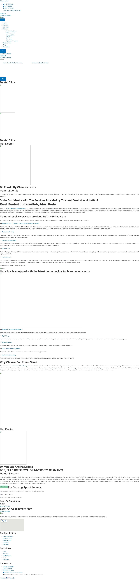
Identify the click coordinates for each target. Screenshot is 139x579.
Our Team (6, 27)
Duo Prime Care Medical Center (16, 208)
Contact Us (6, 47)
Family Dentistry (6, 257)
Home (5, 23)
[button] (69, 224)
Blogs (4, 45)
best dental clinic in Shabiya (20, 366)
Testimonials (6, 43)
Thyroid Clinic (10, 35)
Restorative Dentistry (8, 232)
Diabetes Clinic (10, 33)
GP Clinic (9, 37)
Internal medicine (11, 31)
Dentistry (9, 39)
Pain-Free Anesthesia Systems (11, 348)
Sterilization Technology (9, 355)
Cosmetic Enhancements (9, 240)
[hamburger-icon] (2, 19)
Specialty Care (6, 248)
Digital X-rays (6, 336)
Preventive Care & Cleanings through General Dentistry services (20, 223)
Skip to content (4, 1)
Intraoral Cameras (7, 342)
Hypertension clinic (12, 41)
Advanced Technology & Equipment (12, 329)
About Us (5, 25)
